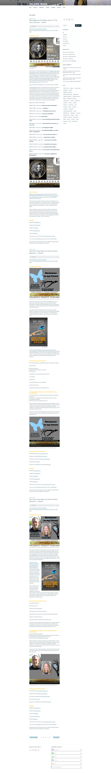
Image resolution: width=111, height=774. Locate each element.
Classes (70, 102)
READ (64, 119)
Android (47, 30)
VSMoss (36, 227)
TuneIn (53, 30)
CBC (39, 461)
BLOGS (70, 90)
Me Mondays (72, 113)
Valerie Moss (38, 4)
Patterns (72, 115)
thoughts (65, 121)
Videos (64, 123)
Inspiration (74, 106)
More (30, 31)
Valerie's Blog (65, 41)
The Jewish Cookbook (37, 77)
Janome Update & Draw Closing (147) (74, 81)
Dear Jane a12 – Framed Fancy (68, 52)
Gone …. (31, 151)
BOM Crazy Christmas (67, 92)
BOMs (64, 98)
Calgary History (66, 100)
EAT (75, 104)
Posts (30, 7)
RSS (57, 30)
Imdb (50, 464)
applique (71, 88)
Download (44, 28)
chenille (72, 100)
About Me (53, 7)
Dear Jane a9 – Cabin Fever (68, 58)
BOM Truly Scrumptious (71, 98)
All (63, 32)
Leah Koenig (46, 77)
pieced (77, 115)
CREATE (74, 102)
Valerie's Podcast (66, 43)
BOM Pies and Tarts (76, 96)
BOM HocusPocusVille (67, 94)
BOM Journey (75, 94)
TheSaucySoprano (34, 82)
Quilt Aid (70, 117)
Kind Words (71, 108)
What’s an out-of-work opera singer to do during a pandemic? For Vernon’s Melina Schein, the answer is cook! (44, 197)
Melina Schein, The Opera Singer (36, 194)
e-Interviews (71, 104)
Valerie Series (74, 121)
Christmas (65, 102)
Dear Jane (65, 36)
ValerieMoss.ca (37, 222)
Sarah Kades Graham (45, 459)
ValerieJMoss (37, 225)
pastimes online (66, 115)
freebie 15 (65, 106)
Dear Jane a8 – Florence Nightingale (69, 60)
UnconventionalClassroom (42, 453)
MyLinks (59, 7)
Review (68, 119)
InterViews (65, 108)
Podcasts (35, 7)
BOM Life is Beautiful (67, 96)
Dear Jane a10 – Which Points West (69, 56)
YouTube (47, 7)
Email (50, 30)
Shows (77, 119)
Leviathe (53, 236)
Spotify (43, 30)
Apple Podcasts (37, 30)
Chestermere (77, 100)
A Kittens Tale (66, 88)
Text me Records (45, 236)
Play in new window (37, 28)
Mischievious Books (43, 456)
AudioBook (65, 90)
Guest (70, 106)
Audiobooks (41, 7)
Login (64, 7)
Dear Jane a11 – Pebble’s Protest (69, 54)
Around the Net (77, 88)
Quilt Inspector (76, 117)
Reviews (73, 119)
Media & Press (66, 113)
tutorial (69, 121)
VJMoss (36, 233)
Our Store (78, 113)
